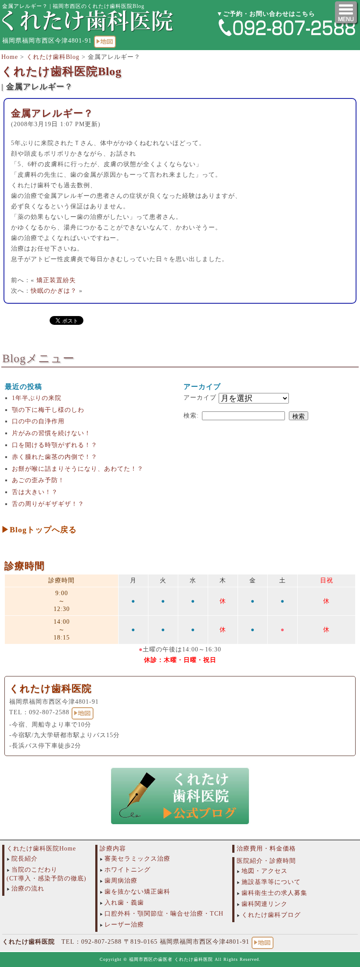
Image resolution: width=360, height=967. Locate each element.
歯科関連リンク (264, 904)
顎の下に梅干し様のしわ (48, 410)
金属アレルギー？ (52, 113)
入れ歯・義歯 (124, 902)
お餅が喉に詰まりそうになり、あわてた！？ (78, 468)
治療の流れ (27, 888)
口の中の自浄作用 (38, 421)
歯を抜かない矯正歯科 (137, 891)
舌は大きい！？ (35, 492)
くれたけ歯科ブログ (271, 915)
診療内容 (113, 848)
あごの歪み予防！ (38, 480)
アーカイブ (200, 397)
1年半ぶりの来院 (36, 398)
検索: (191, 415)
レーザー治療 (124, 924)
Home (9, 57)
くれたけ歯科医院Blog (61, 71)
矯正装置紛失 (56, 280)
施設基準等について (271, 882)
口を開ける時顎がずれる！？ (54, 445)
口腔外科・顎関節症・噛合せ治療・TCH (163, 913)
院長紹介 (24, 858)
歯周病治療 (120, 880)
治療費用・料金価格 (266, 848)
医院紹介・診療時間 (266, 861)
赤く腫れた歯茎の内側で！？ (54, 457)
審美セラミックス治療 (137, 858)
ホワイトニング (127, 869)
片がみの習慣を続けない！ (51, 433)
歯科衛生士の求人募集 (274, 893)
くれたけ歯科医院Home (41, 848)
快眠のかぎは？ (54, 290)
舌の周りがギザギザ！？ (48, 504)
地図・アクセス (264, 871)
